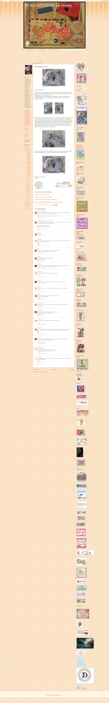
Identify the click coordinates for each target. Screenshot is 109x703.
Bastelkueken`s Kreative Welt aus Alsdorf (44, 220)
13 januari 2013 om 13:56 (41, 245)
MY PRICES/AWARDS (53, 49)
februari (28, 179)
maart (28, 181)
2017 (27, 206)
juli (27, 187)
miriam (38, 294)
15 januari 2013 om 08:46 (41, 324)
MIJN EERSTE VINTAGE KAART (29, 171)
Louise (38, 286)
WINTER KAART (28, 156)
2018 (27, 208)
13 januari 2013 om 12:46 (41, 229)
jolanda (38, 232)
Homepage (54, 369)
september (28, 191)
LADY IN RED (28, 159)
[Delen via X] (54, 205)
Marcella (38, 310)
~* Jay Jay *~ (39, 319)
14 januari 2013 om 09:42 (41, 299)
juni (27, 186)
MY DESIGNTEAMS (41, 49)
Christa (38, 280)
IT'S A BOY (28, 161)
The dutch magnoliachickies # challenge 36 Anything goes (46, 199)
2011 (27, 146)
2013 (27, 150)
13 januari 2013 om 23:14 (41, 290)
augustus (28, 189)
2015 (27, 203)
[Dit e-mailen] (52, 205)
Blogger (61, 695)
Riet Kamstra (39, 302)
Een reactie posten (39, 364)
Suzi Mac (38, 327)
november (28, 195)
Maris (38, 256)
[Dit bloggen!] (53, 205)
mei (27, 184)
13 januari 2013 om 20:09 (41, 283)
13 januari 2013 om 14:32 (41, 253)
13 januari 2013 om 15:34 (41, 268)
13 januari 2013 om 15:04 (41, 260)
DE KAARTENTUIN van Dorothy (48, 5)
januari (28, 151)
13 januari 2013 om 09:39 (41, 217)
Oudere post (71, 369)
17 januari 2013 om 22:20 (41, 353)
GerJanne (39, 356)
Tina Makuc (39, 347)
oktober (28, 194)
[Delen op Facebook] (56, 205)
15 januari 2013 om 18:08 (41, 343)
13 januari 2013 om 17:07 (41, 276)
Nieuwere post (36, 369)
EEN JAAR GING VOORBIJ (29, 167)
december (28, 198)
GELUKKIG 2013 (29, 154)
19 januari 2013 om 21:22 (41, 362)
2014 (27, 201)
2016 (27, 205)
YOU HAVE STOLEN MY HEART (28, 176)
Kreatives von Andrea (41, 211)
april (28, 182)
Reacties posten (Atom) (41, 371)
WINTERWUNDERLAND (29, 163)
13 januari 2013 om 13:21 (41, 235)
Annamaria (39, 271)
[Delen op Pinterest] (57, 205)
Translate (80, 90)
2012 (27, 148)
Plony (38, 249)
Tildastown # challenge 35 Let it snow (42, 194)
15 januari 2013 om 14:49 (41, 333)
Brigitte (38, 264)
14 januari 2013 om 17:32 (41, 315)
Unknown (39, 239)
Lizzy (38, 337)
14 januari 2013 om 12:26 (41, 306)
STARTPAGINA (29, 49)
